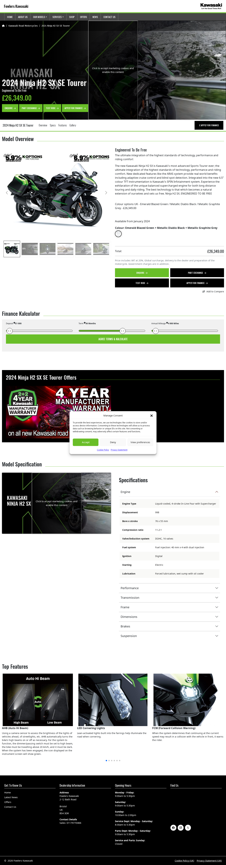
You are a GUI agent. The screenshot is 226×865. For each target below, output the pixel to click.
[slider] (10, 331)
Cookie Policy (103, 449)
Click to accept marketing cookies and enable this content (113, 70)
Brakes (125, 626)
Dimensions (129, 617)
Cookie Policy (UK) (184, 860)
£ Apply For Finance (209, 125)
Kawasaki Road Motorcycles (23, 25)
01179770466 (74, 822)
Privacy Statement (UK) (209, 860)
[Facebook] (173, 828)
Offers (83, 17)
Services (57, 17)
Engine (125, 492)
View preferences (140, 442)
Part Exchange (29, 108)
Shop (72, 17)
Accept (86, 442)
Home (10, 17)
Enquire (9, 108)
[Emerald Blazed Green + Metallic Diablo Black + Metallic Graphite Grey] (118, 233)
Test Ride (51, 108)
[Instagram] (181, 828)
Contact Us (109, 17)
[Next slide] (105, 192)
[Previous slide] (7, 192)
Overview (43, 125)
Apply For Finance (74, 108)
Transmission (130, 598)
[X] (188, 828)
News (95, 17)
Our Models (39, 17)
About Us (23, 17)
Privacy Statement (119, 449)
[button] (151, 415)
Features (62, 125)
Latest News (11, 797)
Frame (125, 607)
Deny (113, 442)
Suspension (129, 636)
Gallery (72, 125)
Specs (53, 125)
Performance (130, 588)
